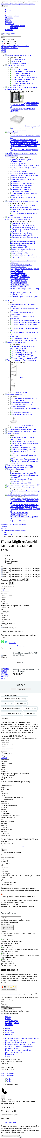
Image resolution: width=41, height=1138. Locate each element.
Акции (9, 14)
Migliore (4, 590)
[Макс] (8, 1081)
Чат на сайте (12, 643)
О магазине (9, 24)
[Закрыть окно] (3, 1097)
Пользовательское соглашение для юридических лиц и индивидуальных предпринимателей (19, 1046)
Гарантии (8, 22)
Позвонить (21, 646)
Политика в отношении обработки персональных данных (18, 1051)
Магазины (9, 18)
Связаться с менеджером (10, 1136)
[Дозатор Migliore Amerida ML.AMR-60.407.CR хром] (6, 673)
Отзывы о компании (17, 26)
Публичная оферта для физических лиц (20, 1042)
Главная (8, 10)
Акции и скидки (11, 1021)
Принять (4, 6)
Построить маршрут (8, 1122)
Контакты (9, 30)
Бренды (8, 20)
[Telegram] (8, 1079)
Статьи (7, 1056)
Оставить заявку (7, 1009)
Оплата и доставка (12, 16)
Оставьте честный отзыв (10, 994)
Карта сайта (9, 1054)
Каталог (8, 12)
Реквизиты (14, 28)
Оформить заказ (7, 928)
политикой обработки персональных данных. (18, 4)
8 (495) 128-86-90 (7, 1073)
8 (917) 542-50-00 (7, 1075)
